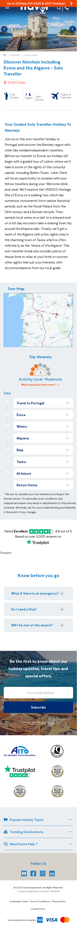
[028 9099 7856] (66, 7)
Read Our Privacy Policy (38, 722)
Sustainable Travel (19, 901)
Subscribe (38, 707)
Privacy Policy (59, 901)
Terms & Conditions (40, 901)
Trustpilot (5, 553)
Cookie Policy (38, 909)
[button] (7, 7)
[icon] (71, 3)
